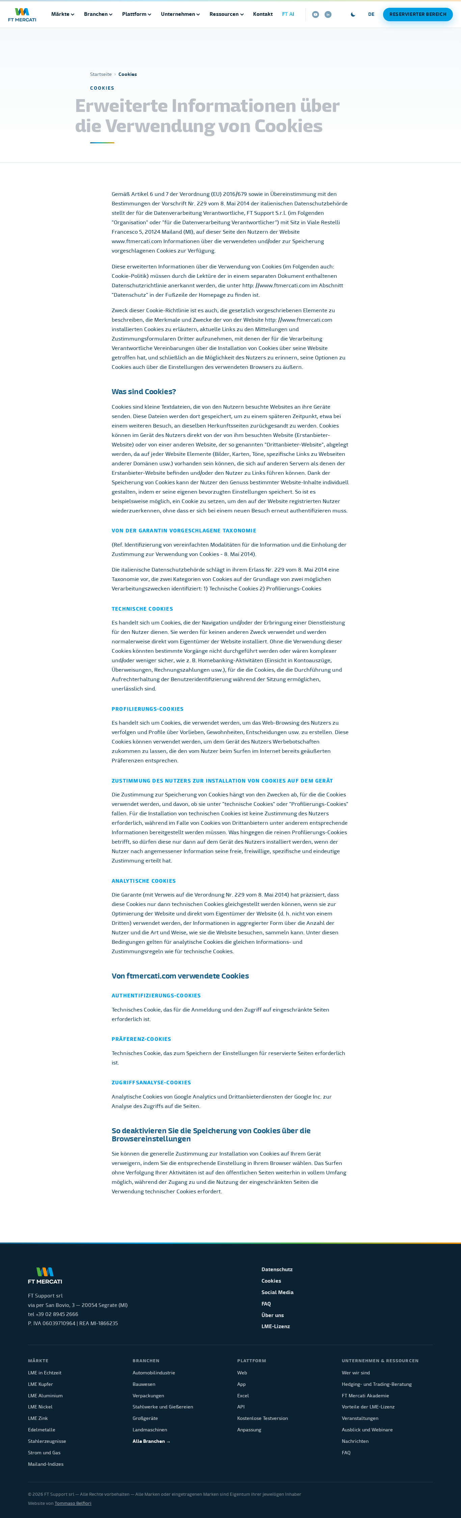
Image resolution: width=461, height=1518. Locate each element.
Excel (243, 1396)
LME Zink (38, 1418)
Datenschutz (277, 1269)
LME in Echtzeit (44, 1373)
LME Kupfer (40, 1384)
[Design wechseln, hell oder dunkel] (353, 14)
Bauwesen (144, 1384)
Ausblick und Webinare (367, 1430)
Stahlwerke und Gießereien (163, 1407)
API (241, 1407)
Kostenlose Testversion (262, 1418)
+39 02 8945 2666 (57, 1314)
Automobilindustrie (154, 1373)
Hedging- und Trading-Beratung (377, 1384)
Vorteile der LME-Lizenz (368, 1407)
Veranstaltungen (360, 1418)
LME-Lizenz (276, 1326)
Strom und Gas (44, 1453)
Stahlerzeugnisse (47, 1441)
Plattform (134, 14)
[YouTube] (315, 14)
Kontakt (263, 14)
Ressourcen (224, 14)
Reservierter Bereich (417, 14)
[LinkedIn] (328, 14)
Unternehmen (178, 14)
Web (242, 1373)
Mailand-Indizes (45, 1464)
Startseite (101, 74)
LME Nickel (40, 1407)
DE (371, 14)
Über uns (273, 1315)
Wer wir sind (356, 1373)
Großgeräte (145, 1418)
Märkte (60, 14)
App (241, 1384)
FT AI (288, 14)
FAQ (266, 1304)
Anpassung (249, 1430)
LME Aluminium (45, 1396)
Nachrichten (355, 1441)
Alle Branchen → (152, 1441)
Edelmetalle (41, 1430)
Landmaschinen (150, 1430)
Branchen (96, 14)
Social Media (278, 1292)
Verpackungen (148, 1396)
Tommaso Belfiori (73, 1503)
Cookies (271, 1281)
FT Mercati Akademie (365, 1396)
